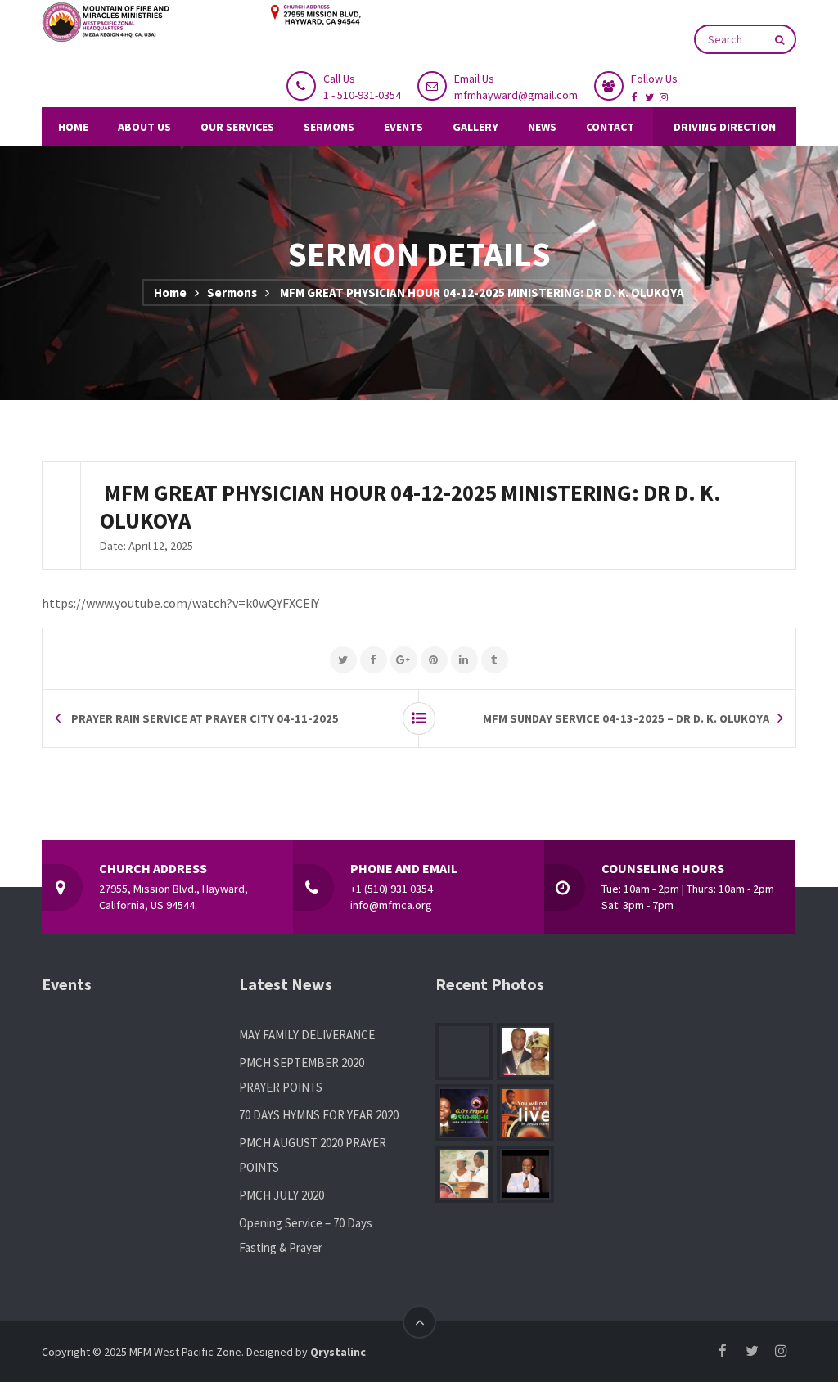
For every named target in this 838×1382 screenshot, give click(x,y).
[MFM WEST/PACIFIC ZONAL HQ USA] (201, 23)
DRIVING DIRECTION (725, 126)
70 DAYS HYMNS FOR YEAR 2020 (319, 1115)
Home (170, 292)
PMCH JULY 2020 (281, 1195)
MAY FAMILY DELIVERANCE (307, 1034)
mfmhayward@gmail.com (516, 95)
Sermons (232, 292)
